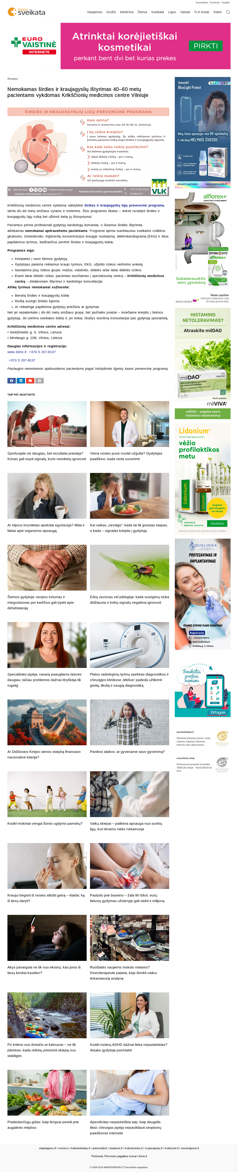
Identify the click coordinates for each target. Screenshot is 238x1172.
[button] (11, 380)
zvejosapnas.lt (153, 1148)
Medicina (127, 12)
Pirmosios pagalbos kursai (120, 1156)
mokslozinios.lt (134, 1148)
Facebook (215, 2)
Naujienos (94, 12)
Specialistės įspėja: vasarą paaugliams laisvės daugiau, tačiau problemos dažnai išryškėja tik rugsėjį (44, 679)
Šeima (142, 12)
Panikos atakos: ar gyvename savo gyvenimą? (127, 752)
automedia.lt (99, 1148)
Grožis (111, 12)
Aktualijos (12, 78)
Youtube (225, 2)
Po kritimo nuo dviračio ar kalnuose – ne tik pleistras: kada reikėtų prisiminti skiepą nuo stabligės (41, 1050)
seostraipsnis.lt (190, 1148)
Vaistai (185, 12)
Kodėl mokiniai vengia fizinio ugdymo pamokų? (45, 823)
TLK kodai (201, 12)
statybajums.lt (47, 1148)
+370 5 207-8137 (42, 352)
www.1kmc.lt (16, 352)
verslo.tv (63, 1148)
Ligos (172, 12)
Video (217, 12)
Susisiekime (203, 2)
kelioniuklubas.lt (80, 1148)
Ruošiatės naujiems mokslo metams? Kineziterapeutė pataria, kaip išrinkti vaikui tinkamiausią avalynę (123, 972)
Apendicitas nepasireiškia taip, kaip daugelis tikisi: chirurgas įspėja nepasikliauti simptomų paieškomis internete (125, 1127)
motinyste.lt (171, 1148)
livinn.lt (143, 1156)
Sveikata (157, 12)
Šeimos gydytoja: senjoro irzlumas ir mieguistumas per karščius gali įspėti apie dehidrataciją (40, 602)
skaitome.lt (115, 1148)
